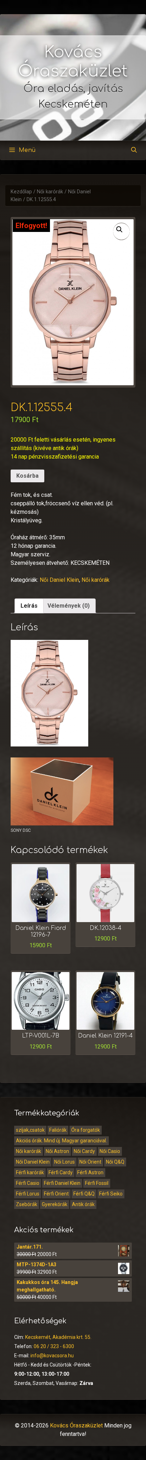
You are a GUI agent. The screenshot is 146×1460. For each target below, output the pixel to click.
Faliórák (58, 1130)
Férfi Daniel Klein (62, 1183)
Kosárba (27, 475)
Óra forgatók (85, 1130)
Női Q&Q (115, 1162)
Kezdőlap (21, 192)
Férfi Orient (56, 1194)
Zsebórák (26, 1204)
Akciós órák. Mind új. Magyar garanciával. (61, 1140)
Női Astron (57, 1151)
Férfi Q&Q (84, 1194)
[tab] (29, 605)
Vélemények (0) (68, 605)
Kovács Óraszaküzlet (76, 1425)
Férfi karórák (30, 1172)
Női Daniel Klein (59, 579)
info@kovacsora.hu (52, 1355)
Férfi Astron (90, 1172)
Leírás (29, 605)
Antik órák (83, 1204)
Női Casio (110, 1151)
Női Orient (90, 1162)
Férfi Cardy (61, 1172)
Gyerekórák (54, 1204)
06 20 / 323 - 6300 (54, 1346)
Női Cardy (84, 1151)
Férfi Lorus (27, 1194)
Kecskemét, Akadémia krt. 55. (58, 1337)
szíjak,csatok (30, 1130)
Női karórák (50, 192)
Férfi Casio (27, 1183)
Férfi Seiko (111, 1194)
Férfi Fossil (96, 1183)
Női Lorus (64, 1162)
